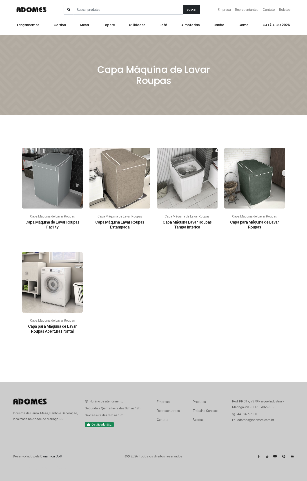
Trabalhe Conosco (205, 411)
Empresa (224, 10)
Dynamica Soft (51, 456)
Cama (243, 25)
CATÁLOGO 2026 (276, 25)
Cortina (60, 25)
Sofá (163, 25)
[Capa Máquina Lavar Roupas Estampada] (119, 178)
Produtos (199, 402)
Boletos (285, 10)
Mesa (84, 25)
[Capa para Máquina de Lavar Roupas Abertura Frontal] (52, 282)
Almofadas (190, 25)
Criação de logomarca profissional (42, 468)
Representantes (246, 10)
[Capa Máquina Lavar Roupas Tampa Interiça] (187, 178)
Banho (219, 25)
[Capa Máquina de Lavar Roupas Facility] (52, 178)
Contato (269, 10)
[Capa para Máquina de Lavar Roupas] (254, 178)
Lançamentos (28, 25)
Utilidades (137, 25)
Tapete (109, 25)
